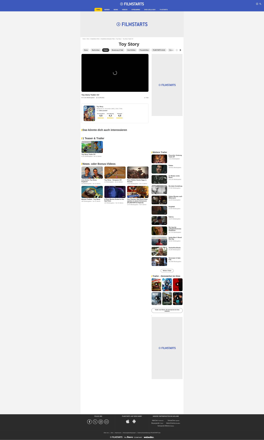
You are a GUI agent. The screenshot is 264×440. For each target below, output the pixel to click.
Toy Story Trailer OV (88, 154)
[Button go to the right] (180, 50)
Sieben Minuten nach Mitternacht (175, 197)
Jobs (112, 432)
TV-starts (164, 9)
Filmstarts (119, 113)
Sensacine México (163, 426)
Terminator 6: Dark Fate (174, 258)
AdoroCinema (170, 423)
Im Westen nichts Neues (174, 176)
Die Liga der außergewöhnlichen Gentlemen (175, 228)
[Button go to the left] (177, 50)
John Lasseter (103, 110)
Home (83, 38)
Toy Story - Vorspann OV (113, 180)
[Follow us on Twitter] (95, 421)
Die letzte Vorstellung (175, 186)
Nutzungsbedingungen (129, 432)
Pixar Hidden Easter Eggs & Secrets (136, 180)
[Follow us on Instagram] (101, 421)
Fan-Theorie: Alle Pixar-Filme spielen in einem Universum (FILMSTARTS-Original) (137, 200)
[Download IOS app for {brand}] (129, 421)
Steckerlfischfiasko (175, 247)
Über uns (106, 432)
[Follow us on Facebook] (89, 421)
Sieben (171, 165)
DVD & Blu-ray (150, 9)
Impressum (118, 432)
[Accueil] (132, 4)
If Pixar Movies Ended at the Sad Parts (114, 200)
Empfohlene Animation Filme (108, 38)
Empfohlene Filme (95, 38)
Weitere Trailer (167, 270)
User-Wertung (110, 113)
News (116, 9)
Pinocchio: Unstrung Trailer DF (175, 156)
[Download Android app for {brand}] (135, 421)
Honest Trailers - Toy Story (90, 199)
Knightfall (172, 206)
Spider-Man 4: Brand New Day (175, 238)
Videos (124, 9)
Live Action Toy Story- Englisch (89, 180)
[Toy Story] (89, 113)
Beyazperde (155, 423)
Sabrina (171, 217)
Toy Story (118, 38)
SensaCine (171, 420)
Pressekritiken (101, 113)
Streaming (135, 9)
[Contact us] (106, 421)
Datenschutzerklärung (144, 432)
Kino (98, 9)
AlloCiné (155, 420)
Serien (107, 9)
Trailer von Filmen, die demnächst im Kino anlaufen (167, 310)
